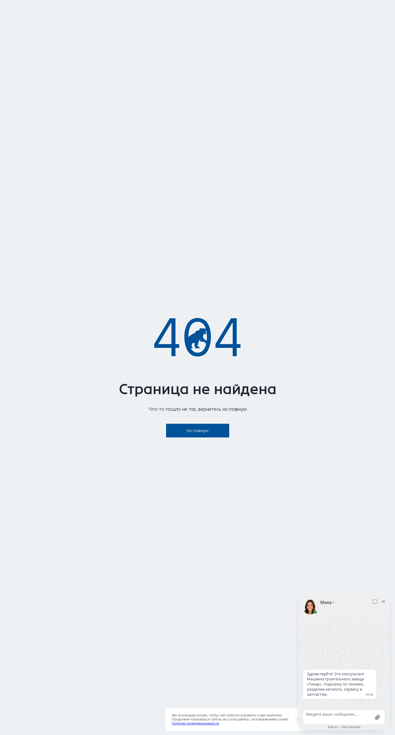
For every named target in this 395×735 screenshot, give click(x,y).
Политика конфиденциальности (195, 723)
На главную (198, 431)
